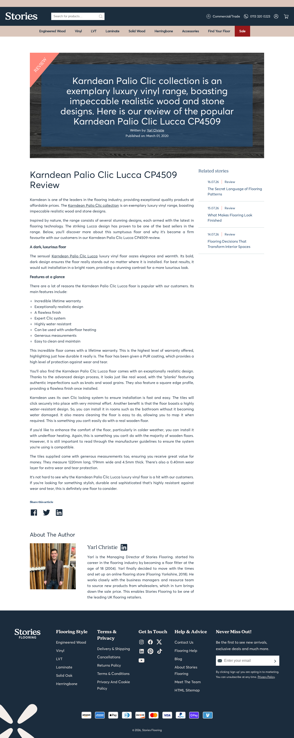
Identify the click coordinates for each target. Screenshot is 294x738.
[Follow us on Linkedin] (142, 651)
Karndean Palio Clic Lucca (75, 256)
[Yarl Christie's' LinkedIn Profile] (122, 547)
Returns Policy (109, 665)
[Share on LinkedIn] (59, 515)
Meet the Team (188, 682)
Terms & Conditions (113, 673)
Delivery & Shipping (113, 648)
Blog (178, 659)
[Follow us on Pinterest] (150, 651)
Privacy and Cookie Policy (113, 685)
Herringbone (164, 31)
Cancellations (108, 657)
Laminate (112, 31)
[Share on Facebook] (34, 515)
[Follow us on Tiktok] (159, 651)
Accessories (190, 31)
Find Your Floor (219, 31)
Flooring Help (186, 650)
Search (101, 16)
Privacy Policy (266, 677)
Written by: (147, 130)
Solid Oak (64, 675)
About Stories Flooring (186, 670)
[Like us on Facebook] (150, 642)
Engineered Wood (52, 31)
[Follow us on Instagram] (141, 642)
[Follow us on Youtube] (141, 660)
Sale (242, 31)
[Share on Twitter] (46, 515)
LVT (93, 31)
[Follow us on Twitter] (159, 642)
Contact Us (184, 642)
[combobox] (74, 16)
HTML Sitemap (187, 690)
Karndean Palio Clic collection (93, 205)
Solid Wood (137, 31)
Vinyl (78, 31)
